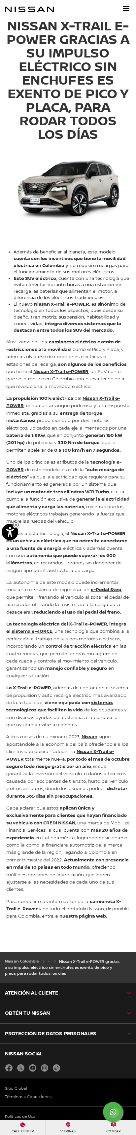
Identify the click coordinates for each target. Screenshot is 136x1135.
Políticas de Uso (20, 1116)
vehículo (23, 823)
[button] (126, 8)
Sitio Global (16, 1088)
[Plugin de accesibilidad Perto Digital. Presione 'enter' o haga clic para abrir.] (10, 532)
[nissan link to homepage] (29, 9)
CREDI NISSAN (59, 823)
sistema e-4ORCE (32, 631)
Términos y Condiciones (28, 1096)
